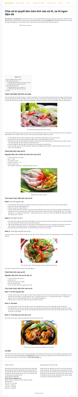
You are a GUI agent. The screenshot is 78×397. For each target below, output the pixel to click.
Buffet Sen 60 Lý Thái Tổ (39, 3)
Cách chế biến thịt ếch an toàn (14, 79)
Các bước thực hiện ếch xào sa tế (16, 88)
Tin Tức (68, 3)
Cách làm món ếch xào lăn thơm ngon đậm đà (23, 268)
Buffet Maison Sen (51, 3)
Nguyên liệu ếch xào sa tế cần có (16, 87)
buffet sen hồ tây (44, 368)
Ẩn (20, 77)
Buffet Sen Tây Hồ (20, 3)
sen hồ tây (63, 368)
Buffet (27, 3)
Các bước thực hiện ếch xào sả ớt (16, 84)
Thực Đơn (60, 3)
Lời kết (8, 90)
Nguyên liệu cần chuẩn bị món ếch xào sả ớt (19, 82)
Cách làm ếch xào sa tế (12, 85)
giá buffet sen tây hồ (55, 368)
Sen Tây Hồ (9, 3)
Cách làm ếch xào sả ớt (12, 81)
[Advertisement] (39, 65)
